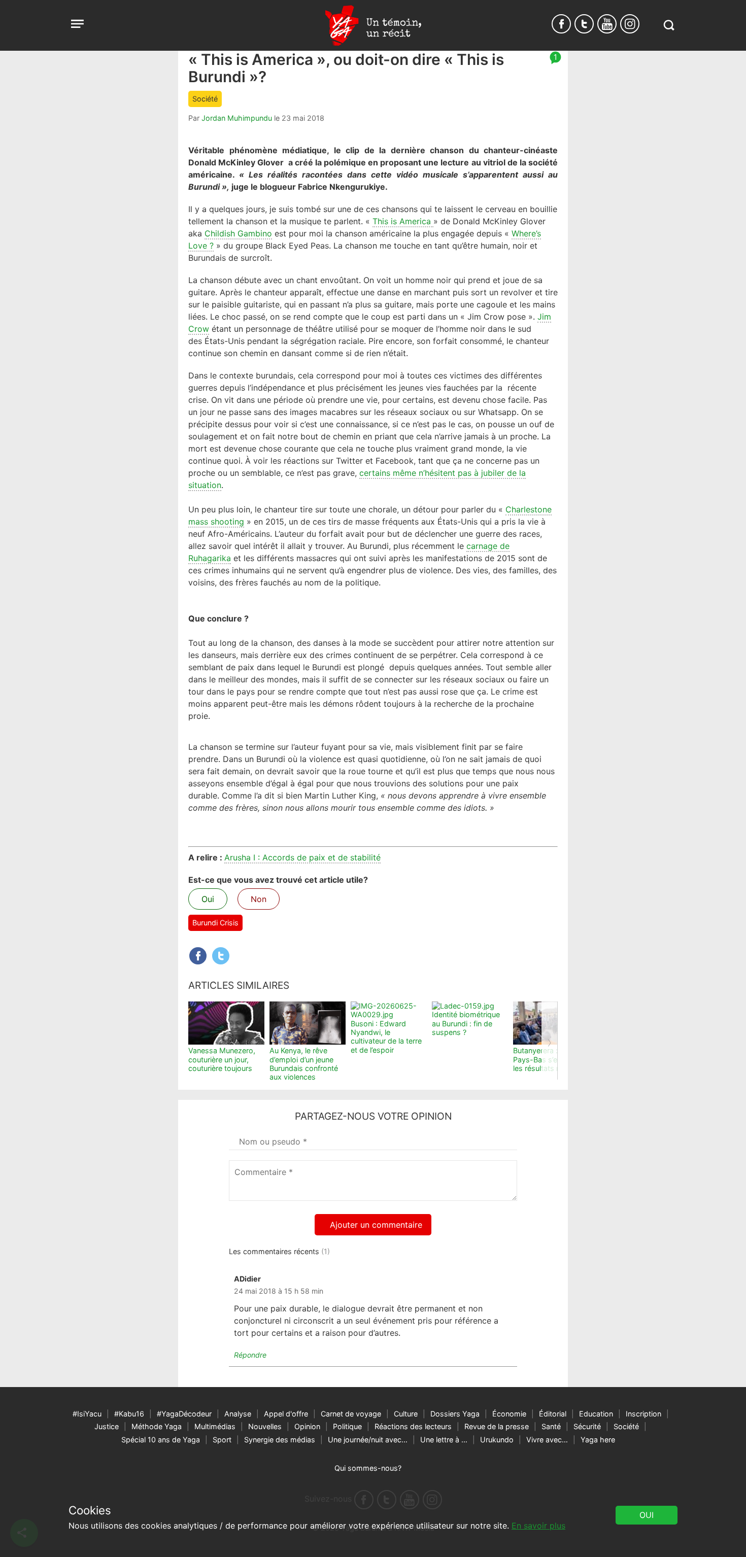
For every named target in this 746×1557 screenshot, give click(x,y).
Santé (551, 1426)
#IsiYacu (87, 1413)
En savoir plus (538, 1525)
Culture (406, 1413)
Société (205, 98)
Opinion (307, 1426)
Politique (347, 1426)
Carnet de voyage (351, 1413)
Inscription (643, 1413)
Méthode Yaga (156, 1426)
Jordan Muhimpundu (236, 118)
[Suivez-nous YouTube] (607, 23)
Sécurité (587, 1426)
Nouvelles (265, 1426)
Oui (207, 899)
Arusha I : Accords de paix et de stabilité (302, 857)
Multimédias (214, 1426)
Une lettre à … (443, 1439)
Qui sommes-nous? (367, 1468)
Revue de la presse (496, 1426)
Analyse (237, 1413)
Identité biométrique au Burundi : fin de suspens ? (466, 1023)
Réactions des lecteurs (413, 1426)
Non (258, 899)
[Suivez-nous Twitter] (584, 23)
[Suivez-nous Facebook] (561, 23)
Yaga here (598, 1439)
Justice (106, 1426)
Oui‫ (646, 1515)
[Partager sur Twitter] (220, 955)
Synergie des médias (279, 1439)
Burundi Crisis (215, 922)
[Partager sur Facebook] (198, 955)
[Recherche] (668, 25)
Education (596, 1413)
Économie (509, 1413)
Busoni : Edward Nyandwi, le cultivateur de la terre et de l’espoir (386, 1036)
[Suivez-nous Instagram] (629, 23)
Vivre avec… (547, 1439)
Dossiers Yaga (455, 1413)
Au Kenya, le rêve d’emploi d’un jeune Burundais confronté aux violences (303, 1063)
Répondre (250, 1355)
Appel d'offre (286, 1413)
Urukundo (497, 1439)
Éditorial (552, 1413)
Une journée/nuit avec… (368, 1439)
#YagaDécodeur (184, 1413)
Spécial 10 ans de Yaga (160, 1439)
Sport (222, 1439)
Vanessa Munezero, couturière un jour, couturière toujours (221, 1059)
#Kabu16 (129, 1413)
